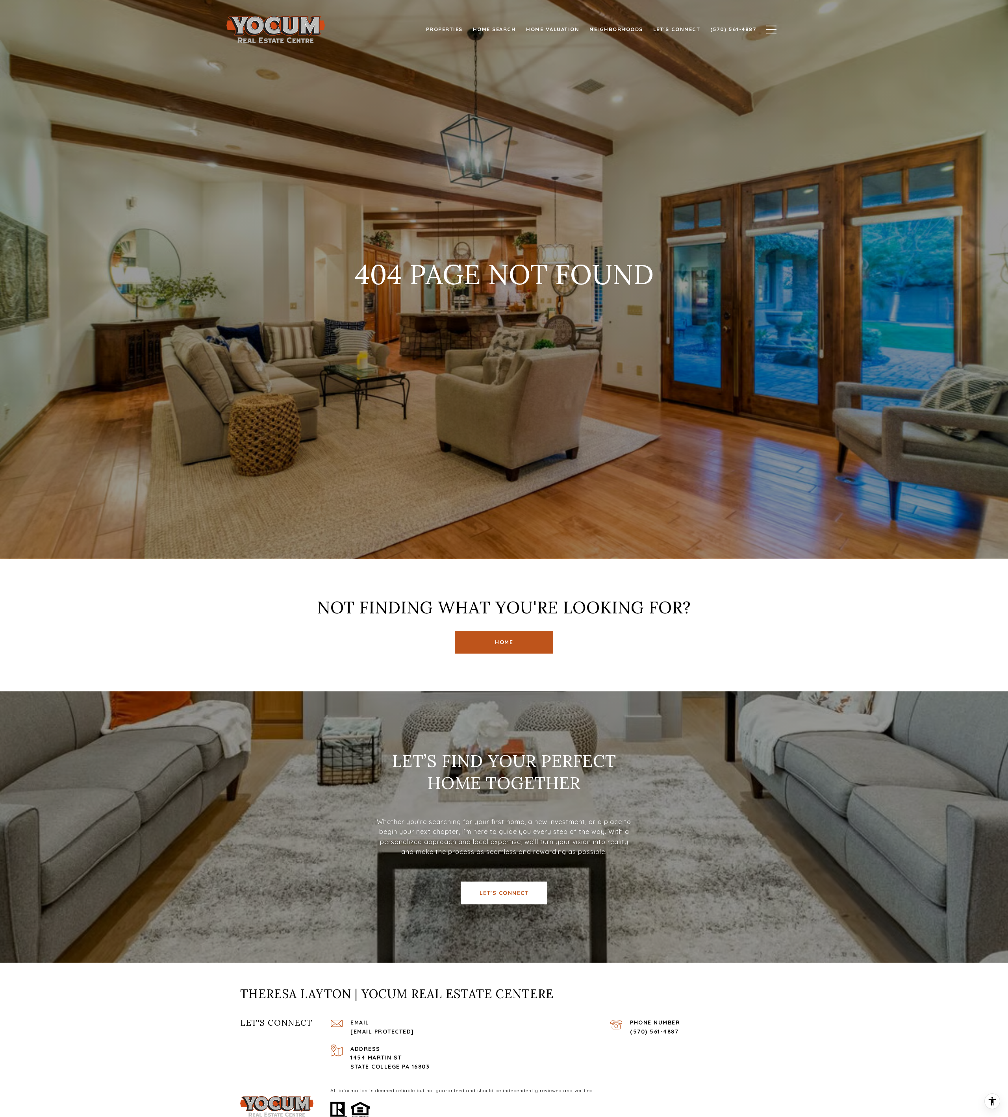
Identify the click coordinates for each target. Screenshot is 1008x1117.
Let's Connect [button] (504, 893)
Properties (444, 29)
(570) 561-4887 (654, 1031)
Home (504, 642)
